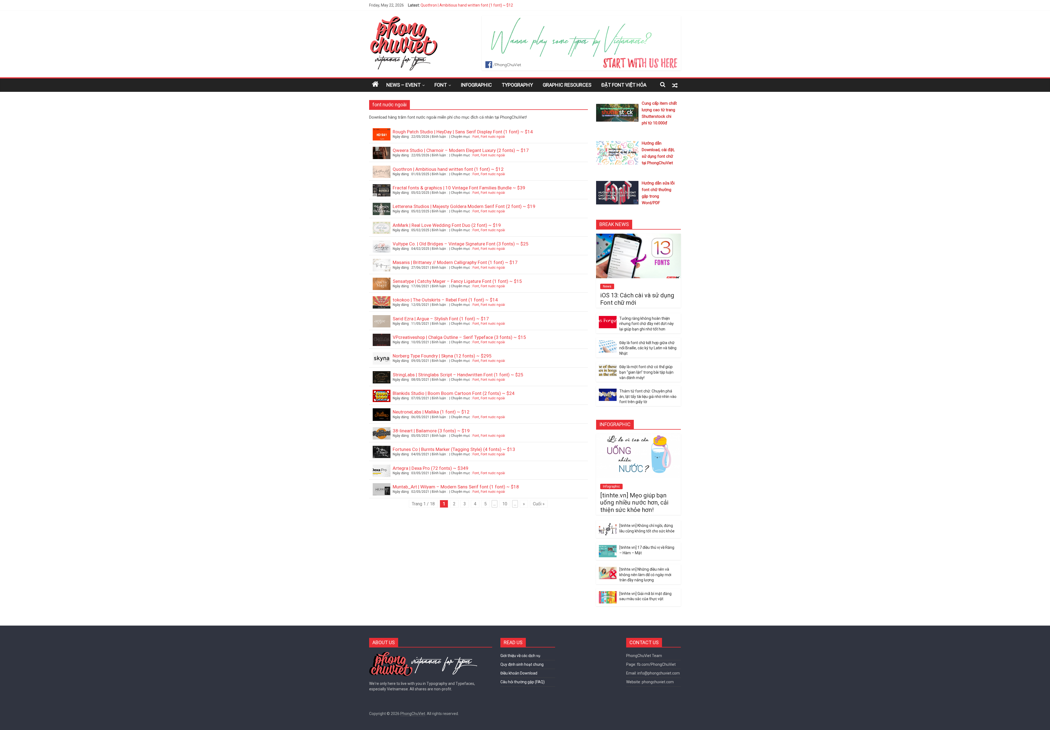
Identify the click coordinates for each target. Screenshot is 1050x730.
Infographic (476, 85)
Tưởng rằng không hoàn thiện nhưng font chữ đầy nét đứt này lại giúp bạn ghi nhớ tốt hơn (646, 323)
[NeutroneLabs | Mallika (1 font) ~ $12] (381, 417)
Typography (517, 85)
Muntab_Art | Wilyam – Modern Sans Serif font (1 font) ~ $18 (456, 486)
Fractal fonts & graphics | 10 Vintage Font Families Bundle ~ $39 (459, 187)
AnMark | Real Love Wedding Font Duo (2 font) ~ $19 (447, 225)
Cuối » (539, 503)
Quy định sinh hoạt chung (522, 664)
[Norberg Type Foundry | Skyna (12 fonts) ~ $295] (381, 361)
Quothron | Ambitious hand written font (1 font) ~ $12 (467, 5)
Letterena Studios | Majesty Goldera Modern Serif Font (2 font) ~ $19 (464, 206)
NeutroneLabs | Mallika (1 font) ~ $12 (431, 412)
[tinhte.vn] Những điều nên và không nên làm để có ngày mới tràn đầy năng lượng (645, 574)
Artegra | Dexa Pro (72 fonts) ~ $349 (430, 468)
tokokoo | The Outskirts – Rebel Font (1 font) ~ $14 (445, 300)
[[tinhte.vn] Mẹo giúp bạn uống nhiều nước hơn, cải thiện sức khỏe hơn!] (638, 437)
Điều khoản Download (518, 673)
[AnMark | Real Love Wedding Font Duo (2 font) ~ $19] (381, 230)
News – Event (403, 85)
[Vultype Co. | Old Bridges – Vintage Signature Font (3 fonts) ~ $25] (381, 248)
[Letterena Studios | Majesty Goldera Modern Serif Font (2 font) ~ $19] (381, 211)
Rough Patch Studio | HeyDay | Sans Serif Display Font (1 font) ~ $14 (463, 131)
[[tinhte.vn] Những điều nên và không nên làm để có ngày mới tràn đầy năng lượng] (608, 570)
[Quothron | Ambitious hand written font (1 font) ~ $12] (381, 174)
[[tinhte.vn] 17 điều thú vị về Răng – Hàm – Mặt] (608, 548)
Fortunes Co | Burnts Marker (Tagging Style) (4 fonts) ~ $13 (454, 449)
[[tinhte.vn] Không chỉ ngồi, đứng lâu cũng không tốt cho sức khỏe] (608, 526)
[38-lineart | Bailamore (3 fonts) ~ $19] (381, 435)
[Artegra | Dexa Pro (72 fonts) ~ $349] (381, 473)
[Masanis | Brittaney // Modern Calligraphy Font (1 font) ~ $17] (381, 267)
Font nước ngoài (493, 137)
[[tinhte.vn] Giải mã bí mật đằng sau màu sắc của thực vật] (608, 594)
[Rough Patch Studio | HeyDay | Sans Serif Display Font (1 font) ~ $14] (381, 136)
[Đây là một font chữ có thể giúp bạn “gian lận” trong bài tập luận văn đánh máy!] (608, 367)
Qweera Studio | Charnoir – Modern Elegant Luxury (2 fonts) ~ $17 (461, 150)
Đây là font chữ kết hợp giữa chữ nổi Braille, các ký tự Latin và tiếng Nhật (647, 348)
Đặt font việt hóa (623, 85)
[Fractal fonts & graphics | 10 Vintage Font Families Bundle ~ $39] (381, 192)
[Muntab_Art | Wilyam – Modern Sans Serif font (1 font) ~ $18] (381, 491)
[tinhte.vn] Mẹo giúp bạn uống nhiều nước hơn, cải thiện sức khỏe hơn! (634, 502)
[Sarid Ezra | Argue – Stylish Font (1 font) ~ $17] (381, 323)
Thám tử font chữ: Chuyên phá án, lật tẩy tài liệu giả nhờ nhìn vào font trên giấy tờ (647, 396)
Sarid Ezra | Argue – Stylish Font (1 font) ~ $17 (441, 318)
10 (504, 503)
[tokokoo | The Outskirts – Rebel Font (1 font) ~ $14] (381, 304)
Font (440, 85)
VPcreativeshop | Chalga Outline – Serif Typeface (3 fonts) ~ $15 (459, 337)
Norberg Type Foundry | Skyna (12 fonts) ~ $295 (442, 356)
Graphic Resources (567, 85)
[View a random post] (675, 85)
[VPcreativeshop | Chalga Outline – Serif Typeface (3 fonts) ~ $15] (381, 342)
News (607, 286)
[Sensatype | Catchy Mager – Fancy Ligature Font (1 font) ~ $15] (381, 286)
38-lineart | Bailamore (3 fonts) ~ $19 (431, 430)
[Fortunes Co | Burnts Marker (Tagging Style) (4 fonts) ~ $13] (381, 454)
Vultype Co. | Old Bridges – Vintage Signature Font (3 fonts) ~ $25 (461, 244)
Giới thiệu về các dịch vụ (520, 655)
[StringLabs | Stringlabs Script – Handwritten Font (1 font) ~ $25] (381, 379)
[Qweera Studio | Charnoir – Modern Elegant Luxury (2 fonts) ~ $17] (381, 155)
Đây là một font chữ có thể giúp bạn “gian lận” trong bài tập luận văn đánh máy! (646, 372)
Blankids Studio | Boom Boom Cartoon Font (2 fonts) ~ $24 (454, 393)
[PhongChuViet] (403, 19)
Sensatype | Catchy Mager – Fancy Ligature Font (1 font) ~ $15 (457, 281)
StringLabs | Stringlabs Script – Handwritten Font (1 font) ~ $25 (458, 374)
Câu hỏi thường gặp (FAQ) (522, 682)
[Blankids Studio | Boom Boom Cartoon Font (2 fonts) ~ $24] (381, 398)
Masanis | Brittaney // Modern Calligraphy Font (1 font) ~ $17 (455, 262)
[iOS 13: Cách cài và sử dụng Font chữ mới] (638, 236)
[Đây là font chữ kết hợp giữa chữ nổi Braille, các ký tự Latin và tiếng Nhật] (608, 343)
